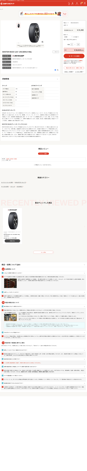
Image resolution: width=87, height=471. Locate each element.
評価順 (15, 158)
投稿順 (7, 158)
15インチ (12, 186)
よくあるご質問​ (78, 71)
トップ (1, 9)
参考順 (11, 158)
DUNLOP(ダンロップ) (20, 182)
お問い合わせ (74, 62)
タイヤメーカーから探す (7, 182)
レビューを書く (43, 153)
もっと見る (47, 252)
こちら (74, 63)
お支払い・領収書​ (68, 71)
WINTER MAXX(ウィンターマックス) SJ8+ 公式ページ (25, 67)
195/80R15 (20, 186)
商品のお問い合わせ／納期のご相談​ (74, 68)
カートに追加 (75, 56)
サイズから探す (5, 186)
